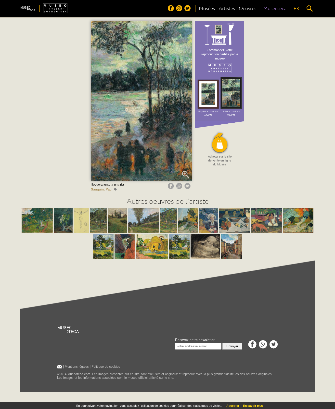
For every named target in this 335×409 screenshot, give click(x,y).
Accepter (232, 406)
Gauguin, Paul (102, 189)
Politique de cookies (105, 366)
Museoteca (274, 8)
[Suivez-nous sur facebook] (171, 10)
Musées (207, 8)
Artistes (227, 8)
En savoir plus (253, 406)
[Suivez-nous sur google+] (179, 10)
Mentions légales (77, 366)
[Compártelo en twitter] (188, 188)
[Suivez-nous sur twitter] (188, 10)
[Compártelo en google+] (179, 188)
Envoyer (232, 346)
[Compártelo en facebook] (171, 188)
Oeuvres (247, 8)
